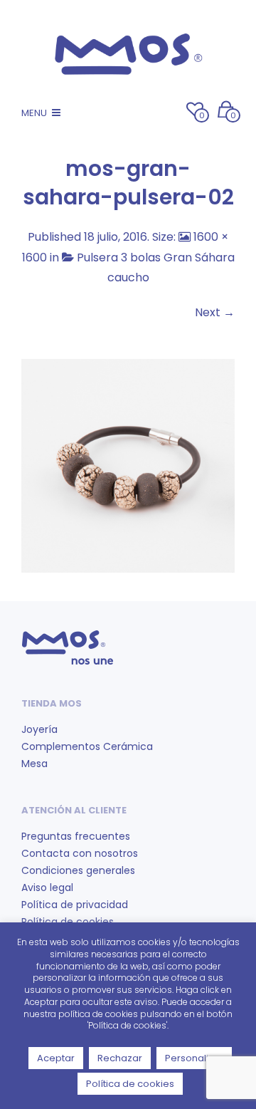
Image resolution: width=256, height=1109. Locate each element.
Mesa (34, 763)
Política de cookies (130, 1083)
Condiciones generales (78, 870)
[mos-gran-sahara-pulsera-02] (128, 465)
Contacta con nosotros (79, 853)
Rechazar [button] (119, 1058)
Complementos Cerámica (87, 746)
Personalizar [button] (194, 1058)
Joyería (39, 729)
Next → (215, 312)
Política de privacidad (74, 904)
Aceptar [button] (56, 1058)
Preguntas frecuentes (75, 836)
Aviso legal (47, 887)
